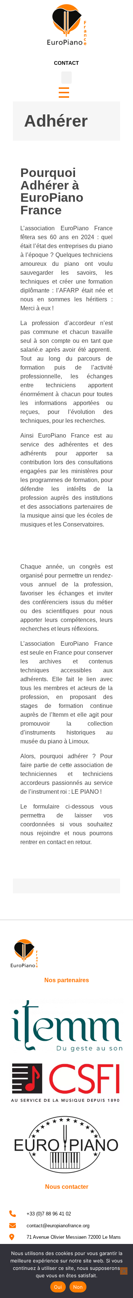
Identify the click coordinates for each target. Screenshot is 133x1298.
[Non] (123, 1271)
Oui (58, 1287)
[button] (66, 77)
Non (78, 1287)
